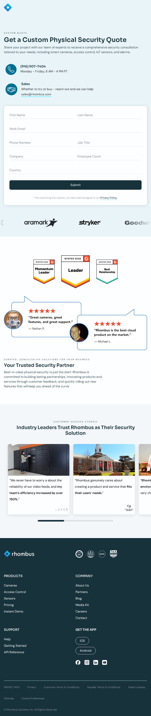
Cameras (10, 585)
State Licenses (136, 687)
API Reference (14, 652)
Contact (81, 618)
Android (85, 650)
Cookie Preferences (33, 698)
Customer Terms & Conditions (61, 687)
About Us (82, 585)
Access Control (15, 592)
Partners (82, 592)
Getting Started (15, 646)
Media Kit (82, 605)
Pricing (9, 605)
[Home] (19, 554)
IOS (82, 641)
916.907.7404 (11, 687)
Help (7, 639)
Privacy (31, 687)
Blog (79, 598)
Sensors (9, 598)
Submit (75, 185)
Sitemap (9, 698)
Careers (81, 611)
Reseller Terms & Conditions (103, 687)
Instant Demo (13, 611)
